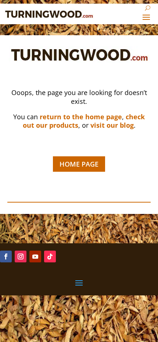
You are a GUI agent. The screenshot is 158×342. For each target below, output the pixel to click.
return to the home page (81, 116)
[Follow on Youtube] (35, 256)
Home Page (79, 164)
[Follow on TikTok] (50, 256)
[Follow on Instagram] (20, 256)
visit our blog (112, 125)
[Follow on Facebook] (6, 256)
